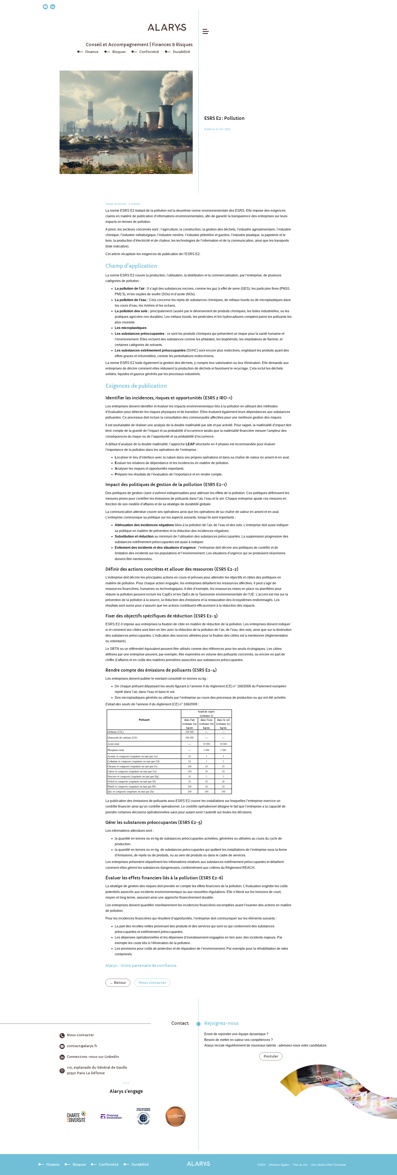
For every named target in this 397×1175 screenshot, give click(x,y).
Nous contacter (152, 983)
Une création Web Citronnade (328, 1164)
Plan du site (300, 1164)
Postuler (271, 1056)
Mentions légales (279, 1164)
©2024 (261, 1164)
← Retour (118, 983)
